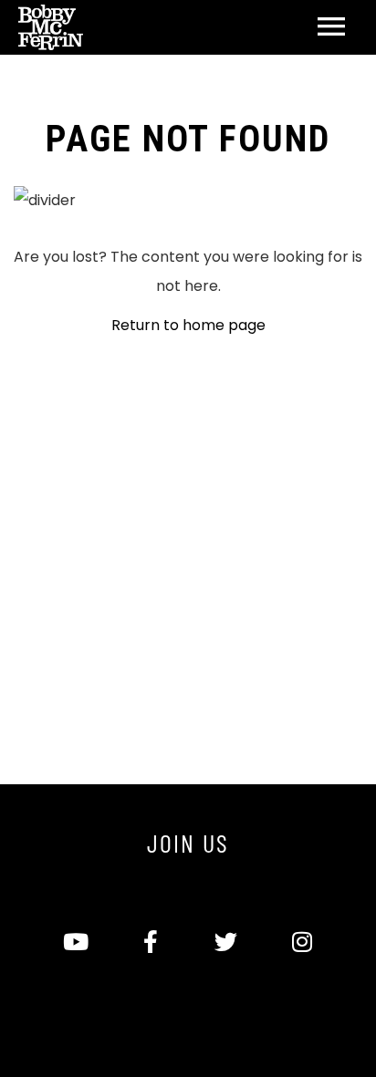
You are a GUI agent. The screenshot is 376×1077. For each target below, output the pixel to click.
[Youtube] (74, 941)
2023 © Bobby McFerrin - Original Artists (188, 1005)
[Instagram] (301, 941)
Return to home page (188, 325)
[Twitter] (226, 941)
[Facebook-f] (150, 941)
